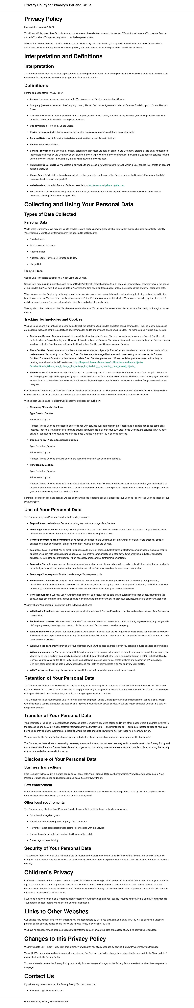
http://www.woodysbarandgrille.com (106, 185)
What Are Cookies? (138, 394)
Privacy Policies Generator (55, 1001)
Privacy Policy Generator (130, 47)
